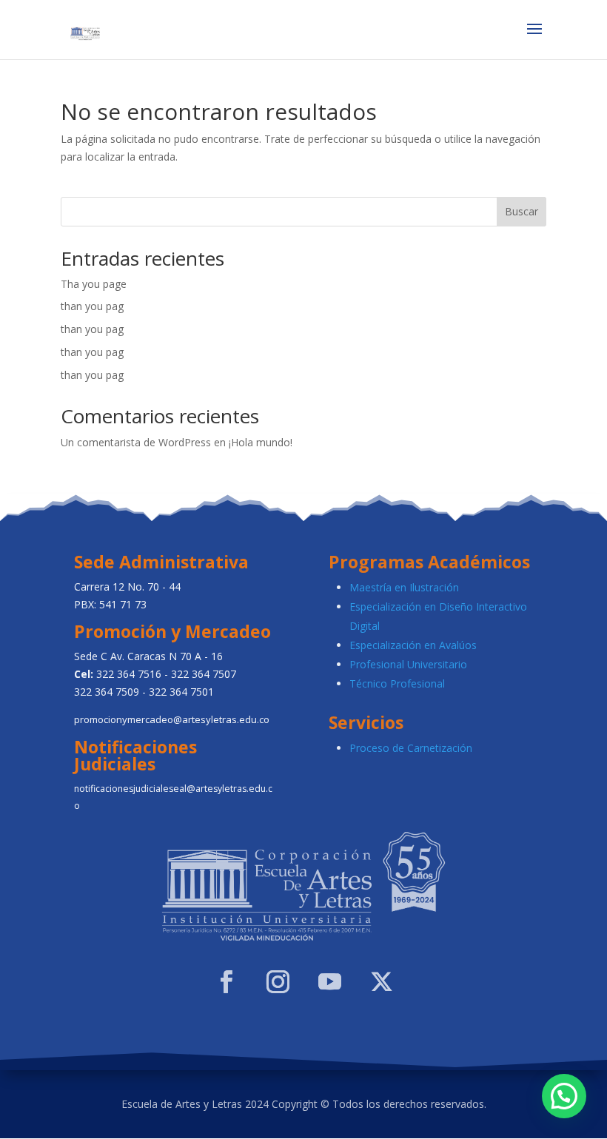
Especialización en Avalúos (413, 645)
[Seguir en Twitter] (381, 982)
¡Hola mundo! (260, 442)
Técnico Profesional (397, 683)
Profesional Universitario (408, 664)
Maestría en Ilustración (404, 587)
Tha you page (94, 284)
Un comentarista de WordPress (136, 442)
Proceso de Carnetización (410, 748)
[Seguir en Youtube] (329, 982)
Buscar (521, 211)
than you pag (92, 306)
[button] (564, 1096)
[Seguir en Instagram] (278, 982)
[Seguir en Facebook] (226, 982)
